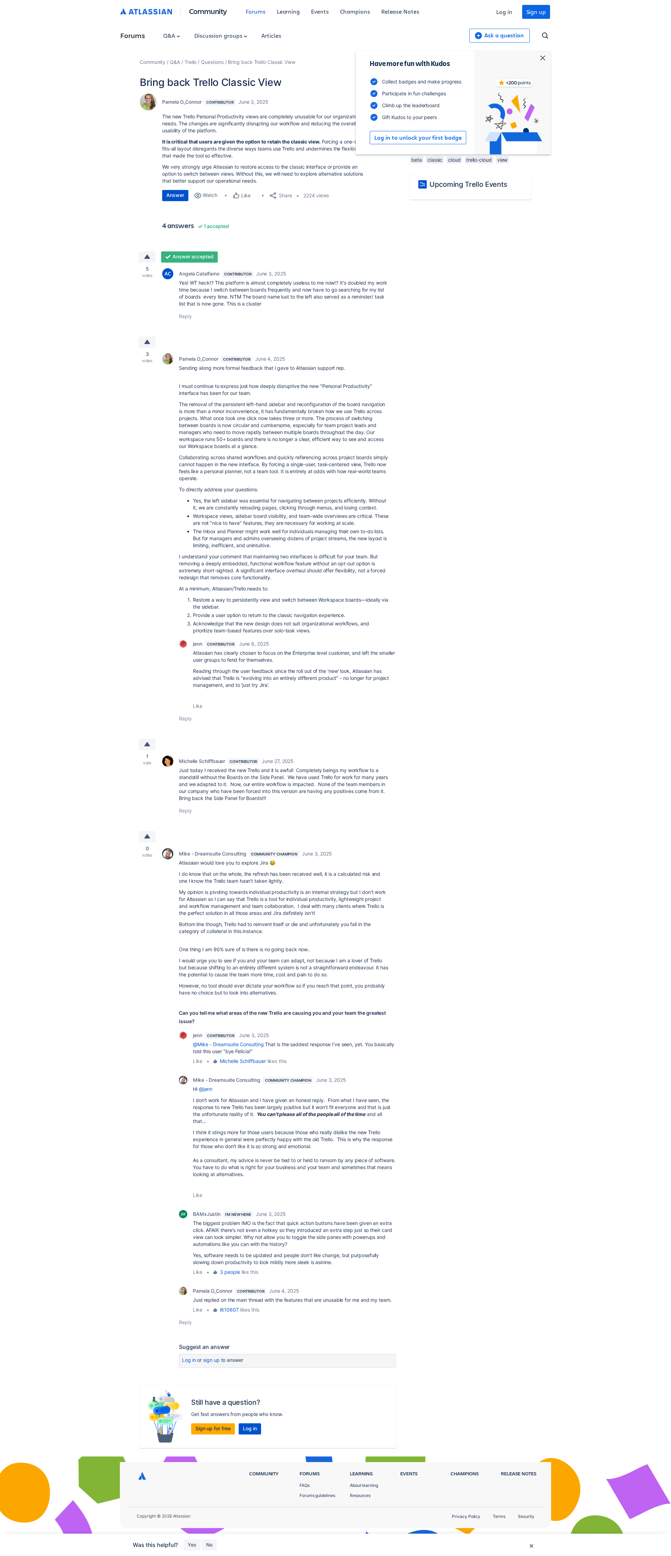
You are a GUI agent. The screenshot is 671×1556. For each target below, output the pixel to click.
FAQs (305, 1485)
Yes (192, 1545)
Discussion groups (219, 35)
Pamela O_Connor (182, 102)
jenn (197, 644)
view (502, 160)
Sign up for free (213, 1428)
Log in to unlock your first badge (418, 137)
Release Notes (400, 11)
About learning (364, 1485)
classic (434, 160)
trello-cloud (479, 160)
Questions (212, 62)
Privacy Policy (466, 1516)
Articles (271, 35)
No (209, 1545)
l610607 (229, 1310)
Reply (185, 316)
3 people (230, 1272)
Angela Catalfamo (199, 274)
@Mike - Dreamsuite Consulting (228, 1044)
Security (526, 1516)
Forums (256, 11)
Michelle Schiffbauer (202, 761)
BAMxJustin (207, 1214)
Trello (191, 62)
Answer (175, 195)
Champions (355, 11)
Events (320, 11)
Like (197, 706)
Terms (499, 1516)
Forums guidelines (317, 1495)
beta (416, 160)
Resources (360, 1495)
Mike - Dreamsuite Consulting (212, 854)
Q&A (169, 35)
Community (208, 11)
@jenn (206, 1089)
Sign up (536, 11)
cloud (454, 160)
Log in (504, 11)
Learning (288, 11)
